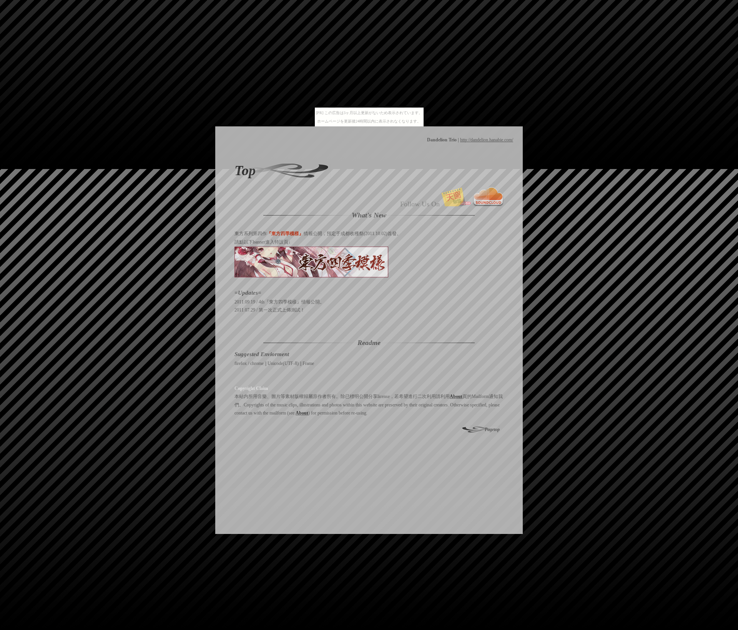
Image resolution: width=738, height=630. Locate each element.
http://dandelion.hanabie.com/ (486, 140)
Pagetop (492, 429)
